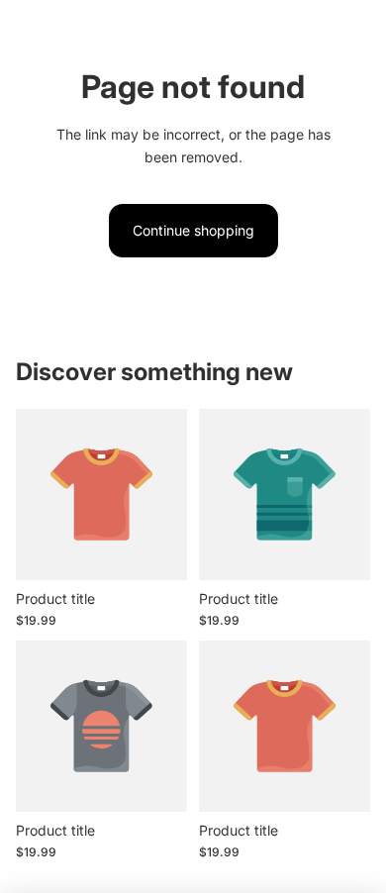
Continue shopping (193, 230)
